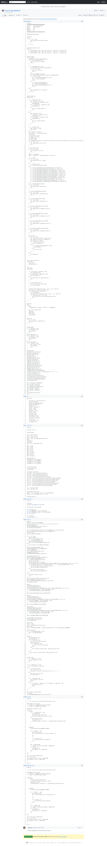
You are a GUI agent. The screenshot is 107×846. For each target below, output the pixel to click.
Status (48, 842)
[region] (53, 209)
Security (44, 842)
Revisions (11, 15)
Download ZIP (101, 15)
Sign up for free (28, 836)
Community (52, 842)
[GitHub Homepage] (27, 843)
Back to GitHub (34, 2)
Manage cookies (64, 842)
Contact (59, 842)
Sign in (98, 2)
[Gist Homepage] (4, 2)
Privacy (40, 842)
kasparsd (7, 10)
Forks (26, 15)
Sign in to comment (63, 836)
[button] (95, 15)
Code (5, 15)
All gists (28, 2)
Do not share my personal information (74, 842)
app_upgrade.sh (15, 10)
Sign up (103, 2)
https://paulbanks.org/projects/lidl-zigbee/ (48, 18)
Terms (37, 842)
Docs (56, 842)
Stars (19, 15)
